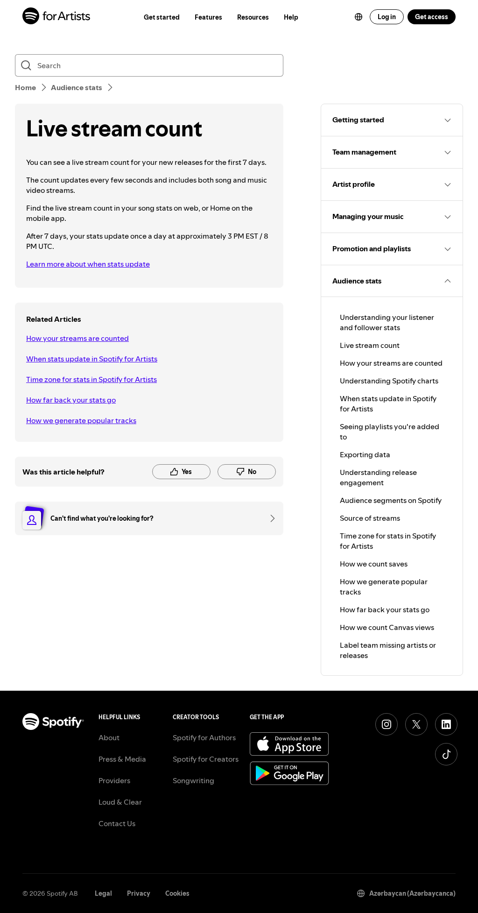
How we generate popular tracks (81, 420)
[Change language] (358, 16)
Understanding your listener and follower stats (387, 322)
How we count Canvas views (387, 627)
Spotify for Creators (206, 759)
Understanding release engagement (378, 477)
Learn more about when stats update (88, 264)
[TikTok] (446, 754)
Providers (114, 780)
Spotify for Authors (204, 737)
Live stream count (370, 345)
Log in (387, 16)
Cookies (177, 893)
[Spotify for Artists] (56, 17)
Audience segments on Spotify (391, 500)
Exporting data (365, 454)
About (109, 737)
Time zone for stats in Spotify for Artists (91, 379)
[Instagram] (386, 724)
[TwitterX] (416, 724)
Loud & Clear (120, 802)
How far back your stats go (71, 400)
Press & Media (122, 759)
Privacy (138, 893)
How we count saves (374, 564)
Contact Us (116, 823)
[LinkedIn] (446, 724)
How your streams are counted (77, 338)
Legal (103, 893)
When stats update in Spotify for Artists (91, 359)
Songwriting (193, 780)
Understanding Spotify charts (389, 380)
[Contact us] (269, 518)
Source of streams (370, 518)
